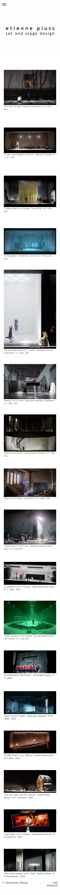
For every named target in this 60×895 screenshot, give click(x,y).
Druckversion (12, 882)
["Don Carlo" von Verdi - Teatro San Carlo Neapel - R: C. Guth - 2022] (30, 87)
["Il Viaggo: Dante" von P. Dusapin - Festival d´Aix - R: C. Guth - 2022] (30, 191)
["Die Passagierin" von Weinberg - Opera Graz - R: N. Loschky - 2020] (30, 241)
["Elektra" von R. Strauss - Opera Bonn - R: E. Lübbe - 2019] (30, 483)
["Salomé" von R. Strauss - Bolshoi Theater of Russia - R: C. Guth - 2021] (30, 433)
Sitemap (24, 882)
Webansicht (52, 885)
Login (55, 882)
